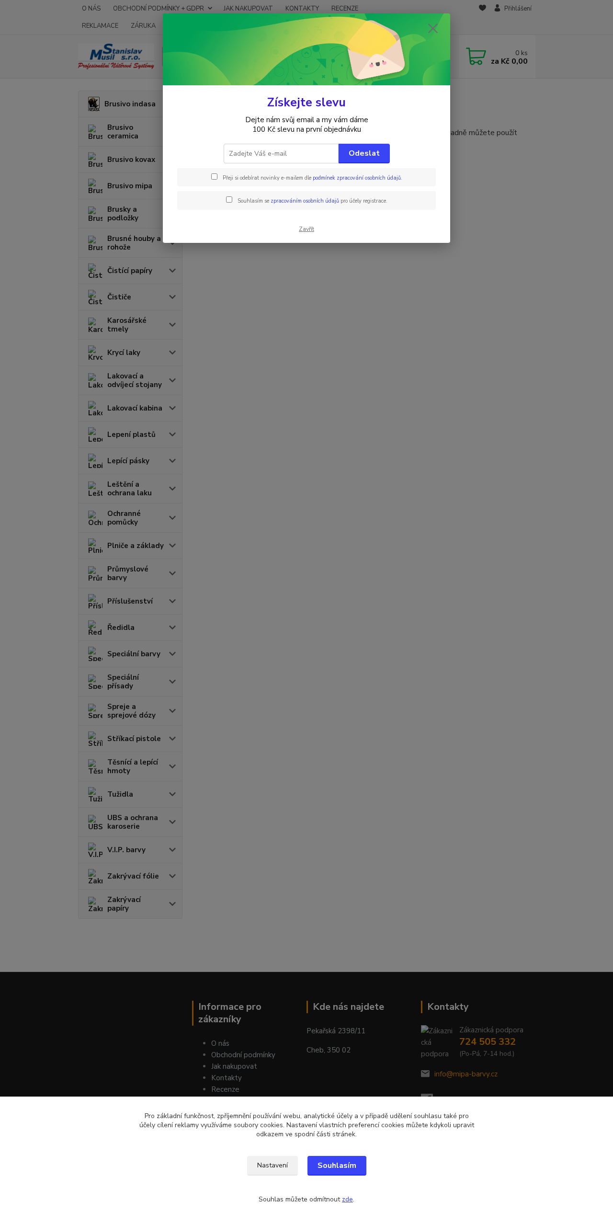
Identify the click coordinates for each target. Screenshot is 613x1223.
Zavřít (306, 229)
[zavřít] (433, 28)
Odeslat (364, 153)
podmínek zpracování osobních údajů (357, 178)
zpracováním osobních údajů (305, 201)
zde (347, 1199)
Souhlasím (337, 1165)
